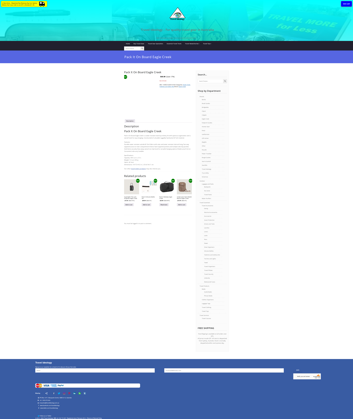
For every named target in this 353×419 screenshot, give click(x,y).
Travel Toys (205, 311)
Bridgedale (205, 107)
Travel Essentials (205, 202)
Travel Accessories (207, 206)
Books (203, 289)
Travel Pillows (208, 270)
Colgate (204, 115)
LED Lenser (205, 138)
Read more (164, 205)
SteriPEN (204, 165)
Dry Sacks (207, 191)
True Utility (205, 173)
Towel (206, 262)
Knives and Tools (209, 224)
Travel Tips (206, 44)
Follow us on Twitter (45, 416)
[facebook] (51, 393)
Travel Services (204, 315)
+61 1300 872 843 (45, 400)
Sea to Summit (206, 161)
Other (203, 146)
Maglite (204, 142)
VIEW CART (346, 4)
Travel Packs (208, 194)
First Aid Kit (207, 216)
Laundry (206, 228)
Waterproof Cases (209, 282)
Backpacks (207, 187)
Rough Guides (206, 157)
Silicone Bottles (209, 251)
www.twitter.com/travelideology (49, 408)
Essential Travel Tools (174, 44)
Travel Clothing (206, 307)
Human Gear (206, 126)
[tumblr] (83, 393)
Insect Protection (209, 220)
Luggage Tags (206, 303)
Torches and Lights (210, 259)
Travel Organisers (209, 266)
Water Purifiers (206, 198)
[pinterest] (68, 393)
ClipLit (204, 111)
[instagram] (63, 393)
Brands (202, 96)
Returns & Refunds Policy (94, 418)
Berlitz (204, 99)
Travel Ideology (206, 169)
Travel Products (204, 286)
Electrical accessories (210, 212)
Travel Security (208, 274)
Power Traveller (206, 154)
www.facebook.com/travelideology (50, 405)
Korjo (203, 130)
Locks (205, 235)
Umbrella (207, 278)
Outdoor (202, 181)
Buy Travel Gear (139, 44)
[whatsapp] (78, 393)
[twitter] (57, 393)
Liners (206, 232)
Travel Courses (206, 318)
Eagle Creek (186, 85)
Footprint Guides (207, 123)
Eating (206, 208)
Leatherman (205, 134)
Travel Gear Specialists (155, 44)
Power (206, 243)
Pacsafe (204, 150)
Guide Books (208, 292)
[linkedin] (73, 393)
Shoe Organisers (209, 247)
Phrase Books (208, 296)
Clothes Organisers (208, 300)
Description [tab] (130, 121)
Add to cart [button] (128, 205)
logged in (136, 223)
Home (128, 44)
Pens (205, 239)
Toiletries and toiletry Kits (166, 86)
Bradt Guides (206, 103)
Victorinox (205, 177)
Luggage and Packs (208, 184)
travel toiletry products (138, 169)
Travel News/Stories (191, 44)
